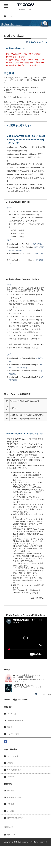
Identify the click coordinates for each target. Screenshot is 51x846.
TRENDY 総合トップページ (16, 699)
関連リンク (11, 835)
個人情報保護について (16, 818)
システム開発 (12, 714)
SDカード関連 (12, 756)
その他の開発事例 (14, 770)
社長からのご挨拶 (14, 797)
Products (10, 777)
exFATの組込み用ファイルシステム (28, 686)
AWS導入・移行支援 (15, 721)
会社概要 (10, 791)
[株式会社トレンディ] (25, 5)
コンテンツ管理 (13, 734)
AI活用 (9, 727)
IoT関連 (10, 763)
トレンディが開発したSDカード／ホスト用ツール (28, 678)
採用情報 (10, 804)
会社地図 (10, 811)
